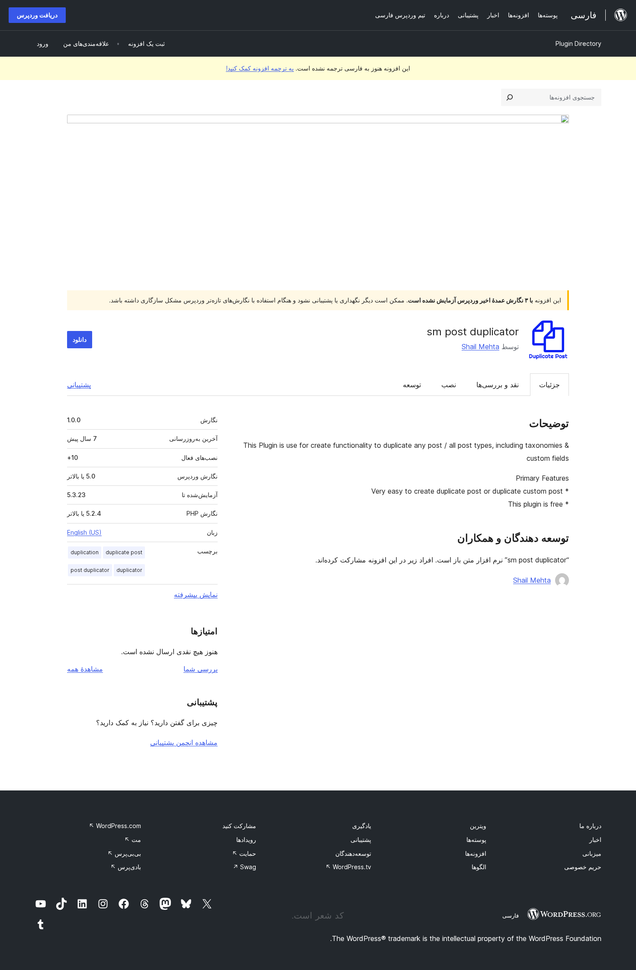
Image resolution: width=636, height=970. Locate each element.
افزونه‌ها (475, 853)
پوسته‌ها (476, 839)
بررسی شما (200, 669)
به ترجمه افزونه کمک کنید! (260, 68)
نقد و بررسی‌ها (497, 384)
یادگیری (361, 825)
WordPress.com (115, 825)
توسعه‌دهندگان (353, 853)
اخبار (595, 839)
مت (132, 839)
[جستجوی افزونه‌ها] (509, 97)
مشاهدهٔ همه (85, 669)
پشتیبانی (79, 384)
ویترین (478, 825)
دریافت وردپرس (37, 15)
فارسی (510, 915)
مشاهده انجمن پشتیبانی (184, 742)
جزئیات (549, 384)
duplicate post (124, 552)
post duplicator (90, 570)
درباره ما (590, 825)
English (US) (84, 532)
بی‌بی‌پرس (124, 853)
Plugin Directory (578, 43)
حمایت (244, 853)
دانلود (80, 339)
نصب (448, 384)
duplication (85, 552)
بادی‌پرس (125, 866)
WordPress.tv (348, 866)
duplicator (129, 570)
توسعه (412, 384)
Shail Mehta (480, 346)
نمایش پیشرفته (196, 594)
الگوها (479, 866)
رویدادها (246, 839)
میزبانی (591, 853)
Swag (244, 866)
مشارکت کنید (239, 825)
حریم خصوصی (582, 866)
